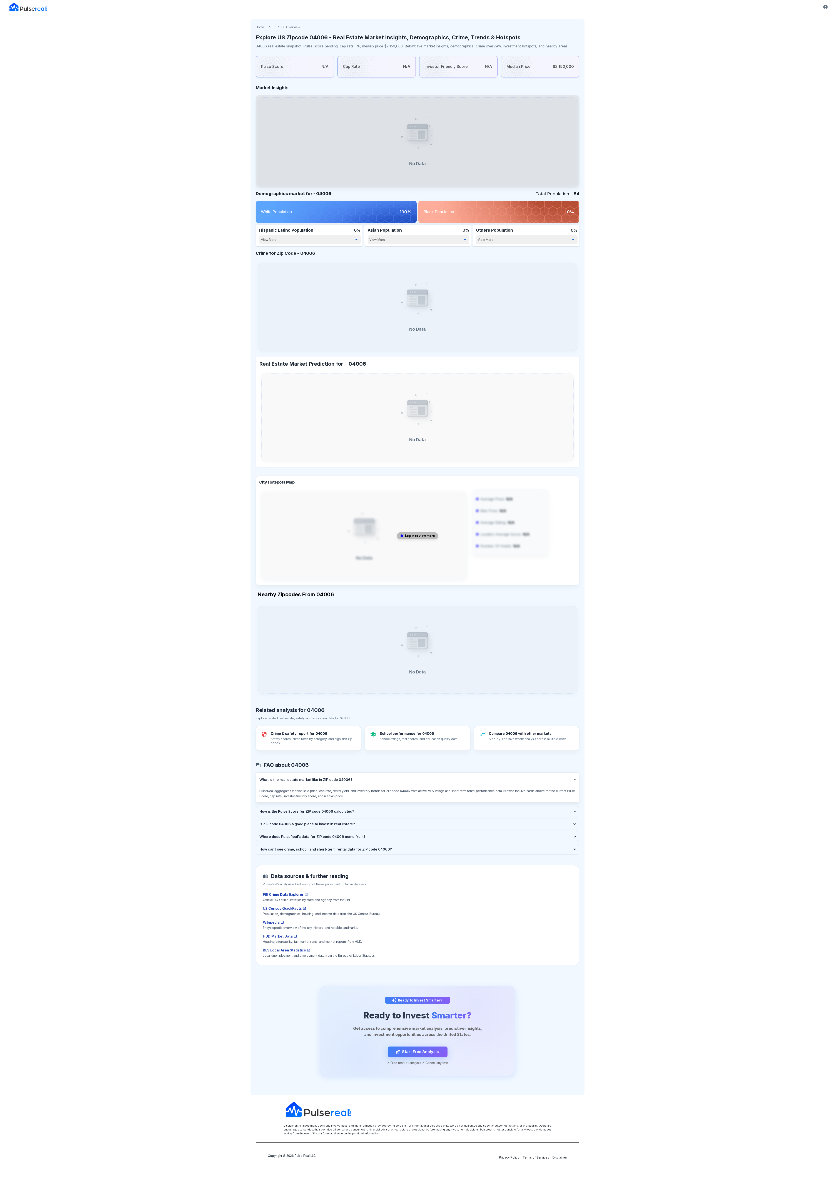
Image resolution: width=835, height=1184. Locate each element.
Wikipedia (271, 922)
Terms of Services (536, 1157)
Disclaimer (560, 1157)
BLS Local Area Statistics (284, 950)
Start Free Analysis (420, 1051)
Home (260, 27)
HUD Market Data (278, 936)
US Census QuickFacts (282, 908)
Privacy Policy (509, 1157)
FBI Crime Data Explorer (283, 894)
